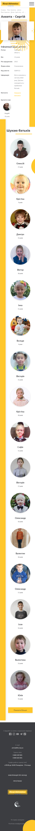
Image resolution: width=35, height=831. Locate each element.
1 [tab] (16, 43)
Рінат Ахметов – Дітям (14, 10)
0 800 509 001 (17, 755)
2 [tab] (18, 43)
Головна (3, 10)
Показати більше (20, 710)
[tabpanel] (17, 30)
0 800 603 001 (17, 758)
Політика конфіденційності (17, 823)
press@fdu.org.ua (17, 748)
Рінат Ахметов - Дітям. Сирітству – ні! (12, 12)
